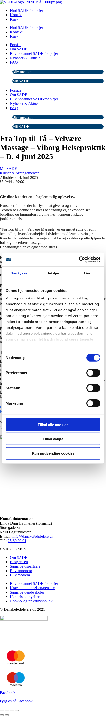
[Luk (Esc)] (17, 710)
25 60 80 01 (17, 541)
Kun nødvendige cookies (53, 453)
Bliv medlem (22, 72)
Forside (15, 45)
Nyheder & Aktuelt (25, 58)
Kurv (14, 19)
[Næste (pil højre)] (7, 715)
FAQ (14, 62)
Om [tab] (87, 273)
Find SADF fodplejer (26, 10)
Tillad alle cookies (53, 424)
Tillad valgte (53, 439)
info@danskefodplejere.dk (32, 536)
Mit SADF (20, 81)
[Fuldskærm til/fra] (7, 710)
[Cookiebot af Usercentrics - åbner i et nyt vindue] (78, 259)
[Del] (12, 710)
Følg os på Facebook (16, 701)
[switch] (93, 373)
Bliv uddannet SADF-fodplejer (34, 53)
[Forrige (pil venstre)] (2, 715)
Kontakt (16, 15)
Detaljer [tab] (53, 273)
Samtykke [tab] (19, 273)
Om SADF (18, 49)
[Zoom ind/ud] (2, 710)
